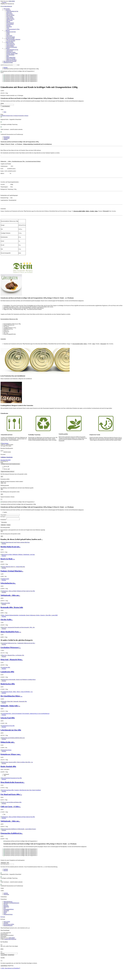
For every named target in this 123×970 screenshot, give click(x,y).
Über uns (5, 904)
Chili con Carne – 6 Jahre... (11, 806)
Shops (4, 913)
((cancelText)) (4, 954)
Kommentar (3, 519)
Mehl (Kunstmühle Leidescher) (13, 39)
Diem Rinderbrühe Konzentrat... (12, 782)
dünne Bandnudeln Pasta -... (11, 632)
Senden (8, 524)
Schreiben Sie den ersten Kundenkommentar (10, 463)
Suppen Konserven (10, 44)
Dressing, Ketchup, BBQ (12, 53)
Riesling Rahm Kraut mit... (10, 547)
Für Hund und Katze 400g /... (11, 794)
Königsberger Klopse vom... (11, 754)
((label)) (2, 953)
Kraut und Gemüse (10, 36)
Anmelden (5, 923)
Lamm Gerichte (9, 17)
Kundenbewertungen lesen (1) (7, 115)
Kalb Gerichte (9, 16)
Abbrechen (3, 524)
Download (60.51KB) (6, 460)
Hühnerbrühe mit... (8, 742)
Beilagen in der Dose (11, 31)
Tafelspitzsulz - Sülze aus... (10, 595)
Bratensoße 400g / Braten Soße (12, 607)
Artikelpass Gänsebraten (7, 457)
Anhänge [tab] (5, 139)
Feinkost (6, 48)
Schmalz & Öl (9, 51)
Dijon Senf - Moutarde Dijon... (12, 659)
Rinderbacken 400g (8, 684)
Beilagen (6, 30)
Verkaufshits (6, 894)
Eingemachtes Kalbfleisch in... (12, 833)
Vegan (7, 28)
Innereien (8, 25)
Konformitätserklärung (8, 909)
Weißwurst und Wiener (11, 59)
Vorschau (3, 543)
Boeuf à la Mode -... (8, 559)
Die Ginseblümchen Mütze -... (11, 696)
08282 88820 (12, 1)
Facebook (5, 869)
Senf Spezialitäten (10, 54)
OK (1, 476)
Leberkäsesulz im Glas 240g (11, 730)
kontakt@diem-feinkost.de (10, 939)
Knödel (8, 34)
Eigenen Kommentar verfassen (21, 115)
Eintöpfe (8, 21)
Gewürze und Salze (10, 40)
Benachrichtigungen (7, 925)
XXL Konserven (10, 22)
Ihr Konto (3, 916)
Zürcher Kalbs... (7, 619)
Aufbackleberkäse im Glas (12, 11)
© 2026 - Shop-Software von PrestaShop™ (10, 968)
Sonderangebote (10, 24)
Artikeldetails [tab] (6, 138)
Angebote (5, 893)
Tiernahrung (9, 26)
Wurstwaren (9, 12)
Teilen (4, 112)
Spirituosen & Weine (8, 62)
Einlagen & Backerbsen (11, 47)
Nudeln (8, 33)
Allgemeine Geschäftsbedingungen (11, 902)
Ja (4, 482)
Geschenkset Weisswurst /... (11, 647)
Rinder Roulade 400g (8, 766)
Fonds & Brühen (10, 45)
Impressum (5, 905)
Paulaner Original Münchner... (12, 571)
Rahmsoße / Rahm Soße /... (10, 706)
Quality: (5, 512)
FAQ (4, 908)
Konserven (7, 10)
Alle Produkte (6, 8)
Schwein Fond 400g (8, 718)
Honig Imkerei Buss (10, 57)
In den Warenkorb (5, 106)
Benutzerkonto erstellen (8, 924)
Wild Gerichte (9, 20)
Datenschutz (6, 906)
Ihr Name (3, 516)
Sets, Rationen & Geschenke (9, 61)
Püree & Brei (9, 35)
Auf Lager (3, 446)
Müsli (7, 56)
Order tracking (6, 921)
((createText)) (11, 954)
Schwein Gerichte (10, 15)
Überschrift (3, 515)
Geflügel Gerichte (10, 19)
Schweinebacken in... (8, 583)
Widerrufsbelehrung (7, 901)
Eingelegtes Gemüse (10, 52)
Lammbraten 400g (7, 672)
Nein (2, 482)
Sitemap (5, 911)
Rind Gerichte (9, 13)
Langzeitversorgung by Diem (12, 29)
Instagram (5, 870)
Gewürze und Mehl (8, 38)
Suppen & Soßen (8, 42)
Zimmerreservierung (8, 914)
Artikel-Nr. (3, 444)
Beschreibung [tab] (6, 136)
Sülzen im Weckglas (10, 58)
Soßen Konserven (10, 43)
